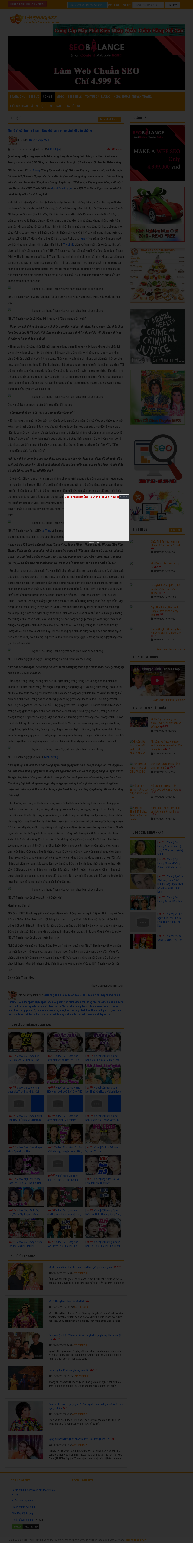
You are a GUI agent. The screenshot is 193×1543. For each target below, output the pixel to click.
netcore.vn (100, 542)
